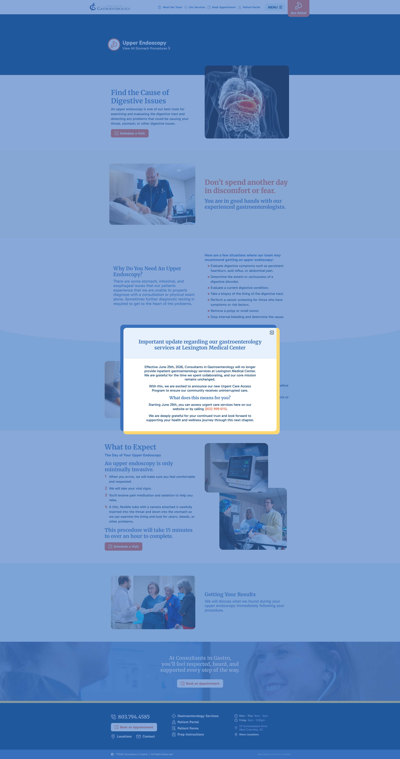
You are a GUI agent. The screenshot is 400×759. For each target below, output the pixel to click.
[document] (200, 379)
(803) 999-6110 (216, 409)
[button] (271, 332)
